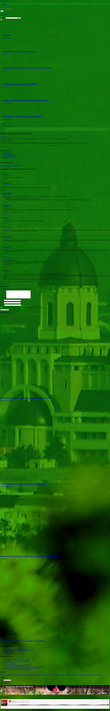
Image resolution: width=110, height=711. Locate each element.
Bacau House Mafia (19, 674)
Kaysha (62, 674)
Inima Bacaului (58, 674)
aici (11, 140)
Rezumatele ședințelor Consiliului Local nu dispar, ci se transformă (22, 641)
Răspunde (5, 179)
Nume (2, 300)
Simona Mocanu (92, 674)
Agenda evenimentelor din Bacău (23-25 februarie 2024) (17, 665)
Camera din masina (31, 674)
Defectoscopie (98, 674)
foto (4, 129)
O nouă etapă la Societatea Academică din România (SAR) (20, 669)
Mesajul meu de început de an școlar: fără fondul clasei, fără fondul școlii (27, 68)
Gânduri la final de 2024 (13, 662)
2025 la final (7, 35)
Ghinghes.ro (3, 6)
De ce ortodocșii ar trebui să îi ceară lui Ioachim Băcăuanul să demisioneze (25, 398)
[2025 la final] (56, 32)
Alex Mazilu (6, 674)
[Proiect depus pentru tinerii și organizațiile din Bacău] (56, 81)
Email (2, 302)
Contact (4, 3)
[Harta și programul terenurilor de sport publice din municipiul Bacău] (56, 97)
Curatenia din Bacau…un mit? (9, 157)
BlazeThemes (21, 709)
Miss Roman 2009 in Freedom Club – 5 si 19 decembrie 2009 (20, 664)
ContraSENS (38, 674)
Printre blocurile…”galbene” (9, 155)
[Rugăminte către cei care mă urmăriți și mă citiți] (56, 48)
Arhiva (2, 680)
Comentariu (3, 298)
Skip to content (4, 1)
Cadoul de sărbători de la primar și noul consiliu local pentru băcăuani (24, 484)
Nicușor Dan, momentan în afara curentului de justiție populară (15, 649)
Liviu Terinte (67, 674)
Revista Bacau (85, 674)
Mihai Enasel (73, 674)
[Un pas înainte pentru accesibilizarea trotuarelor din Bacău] (56, 113)
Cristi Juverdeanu (44, 674)
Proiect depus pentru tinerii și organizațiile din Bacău (20, 84)
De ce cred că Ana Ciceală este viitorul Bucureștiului (13, 653)
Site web (2, 305)
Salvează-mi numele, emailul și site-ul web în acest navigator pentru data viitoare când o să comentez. (22, 307)
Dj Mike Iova (51, 674)
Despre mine (5, 4)
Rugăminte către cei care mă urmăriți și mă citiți (19, 51)
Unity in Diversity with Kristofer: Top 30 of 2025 (13, 651)
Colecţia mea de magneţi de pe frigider (21, 659)
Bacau (4, 128)
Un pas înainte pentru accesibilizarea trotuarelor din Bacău (22, 116)
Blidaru (25, 674)
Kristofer (2, 400)
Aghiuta (2, 674)
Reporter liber (79, 674)
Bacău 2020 (12, 674)
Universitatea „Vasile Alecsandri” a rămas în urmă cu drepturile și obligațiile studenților (30, 556)
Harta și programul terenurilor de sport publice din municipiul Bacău (26, 100)
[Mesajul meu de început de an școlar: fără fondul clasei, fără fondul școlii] (56, 65)
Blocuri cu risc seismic (7, 152)
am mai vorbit (20, 138)
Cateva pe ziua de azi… (8, 154)
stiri (4, 130)
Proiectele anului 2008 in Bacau (9, 156)
